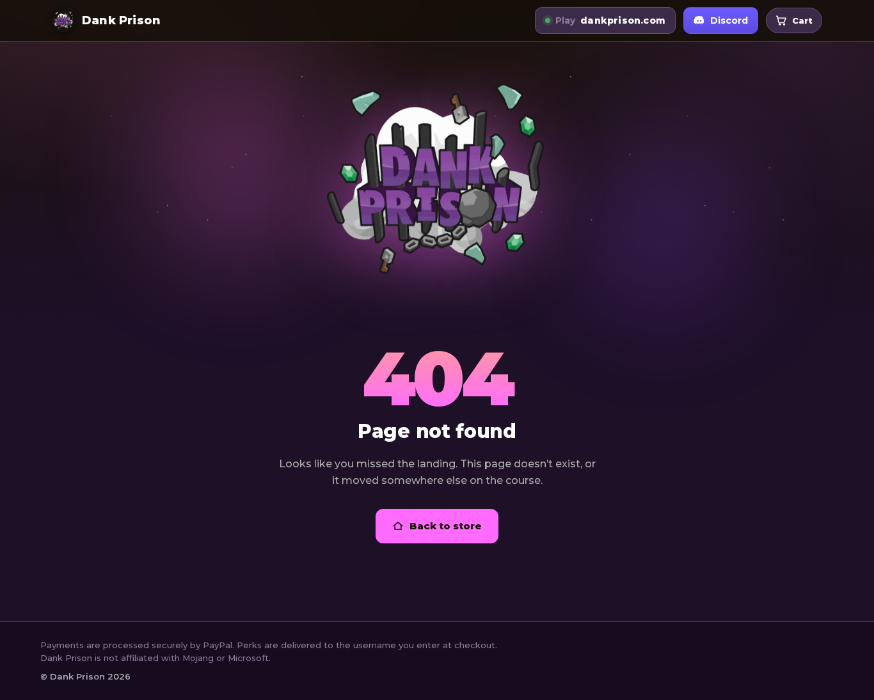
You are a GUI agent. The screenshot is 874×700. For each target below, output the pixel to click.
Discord (729, 20)
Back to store (445, 526)
